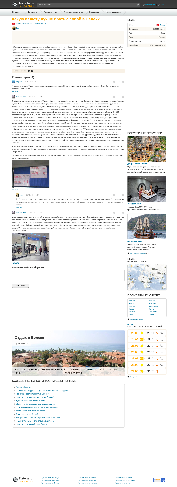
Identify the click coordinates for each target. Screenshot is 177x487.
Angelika (19, 82)
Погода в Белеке (23, 387)
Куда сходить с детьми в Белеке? (31, 400)
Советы (74, 370)
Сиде (131, 314)
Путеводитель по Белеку (31, 24)
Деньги (43, 24)
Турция (18, 24)
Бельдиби (152, 303)
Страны (16, 12)
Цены (18, 373)
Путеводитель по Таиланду (125, 480)
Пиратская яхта (134, 241)
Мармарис (153, 312)
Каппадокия (153, 306)
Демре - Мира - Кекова (137, 164)
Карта (101, 370)
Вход (162, 5)
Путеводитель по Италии (124, 478)
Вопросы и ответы (26, 370)
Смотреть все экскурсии (138, 253)
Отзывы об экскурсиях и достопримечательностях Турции (42, 390)
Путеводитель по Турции (50, 483)
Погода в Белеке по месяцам (139, 377)
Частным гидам (113, 12)
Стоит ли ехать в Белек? (27, 414)
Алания (132, 301)
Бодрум (132, 306)
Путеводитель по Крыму (50, 480)
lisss (17, 28)
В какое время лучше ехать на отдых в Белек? (37, 407)
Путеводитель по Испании (87, 478)
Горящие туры (50, 12)
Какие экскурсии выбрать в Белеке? (32, 424)
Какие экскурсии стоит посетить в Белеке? (35, 397)
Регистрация (150, 5)
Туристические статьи (123, 483)
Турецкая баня (134, 204)
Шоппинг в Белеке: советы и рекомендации (35, 404)
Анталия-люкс (21, 97)
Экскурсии (94, 12)
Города (31, 12)
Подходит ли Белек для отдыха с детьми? (35, 421)
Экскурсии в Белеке (53, 370)
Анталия (152, 301)
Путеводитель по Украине (87, 483)
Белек (131, 303)
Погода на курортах (73, 12)
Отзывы (88, 370)
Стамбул (152, 314)
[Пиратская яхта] (146, 239)
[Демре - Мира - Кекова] (146, 161)
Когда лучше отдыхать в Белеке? (31, 411)
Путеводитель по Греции (50, 478)
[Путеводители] (23, 6)
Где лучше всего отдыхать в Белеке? (32, 394)
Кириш (151, 309)
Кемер (131, 309)
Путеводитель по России (87, 480)
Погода (113, 370)
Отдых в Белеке (29, 338)
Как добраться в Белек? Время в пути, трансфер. (38, 417)
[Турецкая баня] (146, 201)
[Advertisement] (68, 38)
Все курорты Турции (136, 319)
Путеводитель (21, 344)
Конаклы (132, 312)
